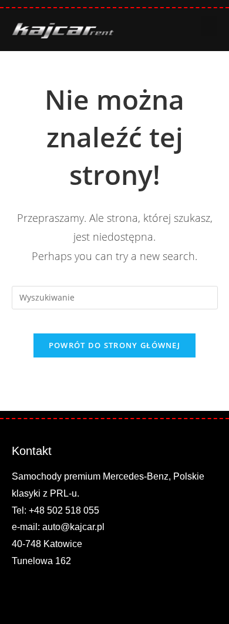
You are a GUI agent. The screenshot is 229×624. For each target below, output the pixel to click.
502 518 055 (73, 510)
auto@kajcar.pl (73, 527)
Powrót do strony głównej (114, 345)
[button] (209, 26)
